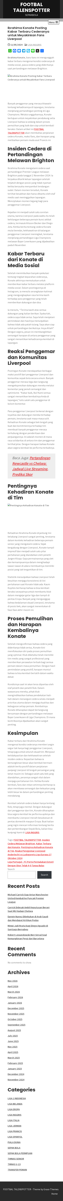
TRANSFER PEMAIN (17, 1169)
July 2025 (13, 1035)
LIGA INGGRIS (34, 44)
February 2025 (15, 1063)
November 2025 (16, 1013)
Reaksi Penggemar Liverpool (30, 850)
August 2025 (14, 1030)
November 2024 (16, 1079)
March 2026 (14, 991)
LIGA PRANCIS (15, 1131)
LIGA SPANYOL (15, 1136)
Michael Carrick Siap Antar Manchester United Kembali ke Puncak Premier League (28, 898)
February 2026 (15, 997)
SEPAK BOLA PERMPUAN (20, 1153)
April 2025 (13, 1052)
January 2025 (15, 1068)
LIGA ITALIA (13, 1120)
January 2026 (15, 1002)
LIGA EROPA (14, 1109)
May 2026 (12, 980)
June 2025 (13, 1041)
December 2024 (16, 1074)
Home (54, 1193)
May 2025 (12, 1046)
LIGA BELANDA (15, 1103)
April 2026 (13, 986)
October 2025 (15, 1019)
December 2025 (16, 1008)
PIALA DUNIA (14, 1142)
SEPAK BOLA (14, 1147)
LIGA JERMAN (14, 1125)
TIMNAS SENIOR (16, 1158)
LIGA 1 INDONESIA (17, 1098)
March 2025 (14, 1057)
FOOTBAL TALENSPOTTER (31, 7)
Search (11, 869)
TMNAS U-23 (14, 1164)
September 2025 (16, 1024)
